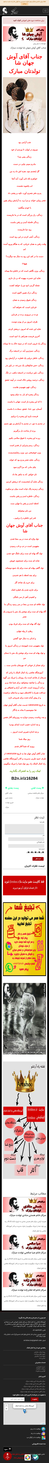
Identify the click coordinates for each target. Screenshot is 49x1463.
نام (43, 835)
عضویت (34, 1399)
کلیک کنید (17, 20)
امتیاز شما (41, 849)
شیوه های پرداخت (40, 1354)
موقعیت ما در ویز (35, 1429)
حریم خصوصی (41, 1367)
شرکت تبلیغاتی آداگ (19, 1458)
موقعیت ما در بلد (35, 1433)
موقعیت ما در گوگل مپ (33, 1437)
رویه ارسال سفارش (40, 1352)
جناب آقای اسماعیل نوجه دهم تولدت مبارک (33, 1392)
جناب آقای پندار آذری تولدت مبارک (35, 1384)
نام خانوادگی (40, 842)
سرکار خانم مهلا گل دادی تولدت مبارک (34, 1386)
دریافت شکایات (41, 1369)
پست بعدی (12, 788)
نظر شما (42, 822)
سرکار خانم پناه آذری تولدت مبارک (36, 1381)
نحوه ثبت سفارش (40, 1356)
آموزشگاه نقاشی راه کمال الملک (20, 1454)
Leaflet (43, 1424)
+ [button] (6, 1405)
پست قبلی (36, 792)
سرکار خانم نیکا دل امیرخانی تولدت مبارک (33, 1389)
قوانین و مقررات (41, 1371)
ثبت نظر (38, 859)
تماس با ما (42, 1358)
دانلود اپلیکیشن (7, 1456)
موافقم (24, 4)
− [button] (6, 1408)
